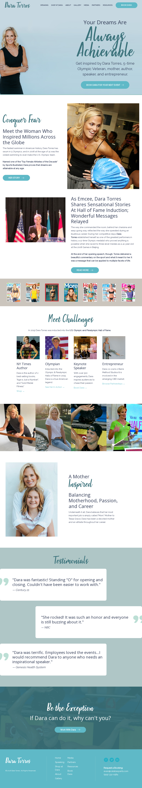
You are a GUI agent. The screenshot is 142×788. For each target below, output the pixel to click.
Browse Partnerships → (113, 383)
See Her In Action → (55, 387)
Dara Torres (17, 5)
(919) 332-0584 (111, 774)
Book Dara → (80, 388)
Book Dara (126, 5)
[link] (59, 758)
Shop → (21, 391)
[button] (105, 85)
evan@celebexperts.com (116, 771)
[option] (18, 427)
